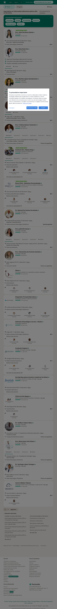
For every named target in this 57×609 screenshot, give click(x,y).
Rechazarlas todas (32, 107)
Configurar (12, 108)
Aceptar (43, 107)
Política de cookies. (27, 103)
